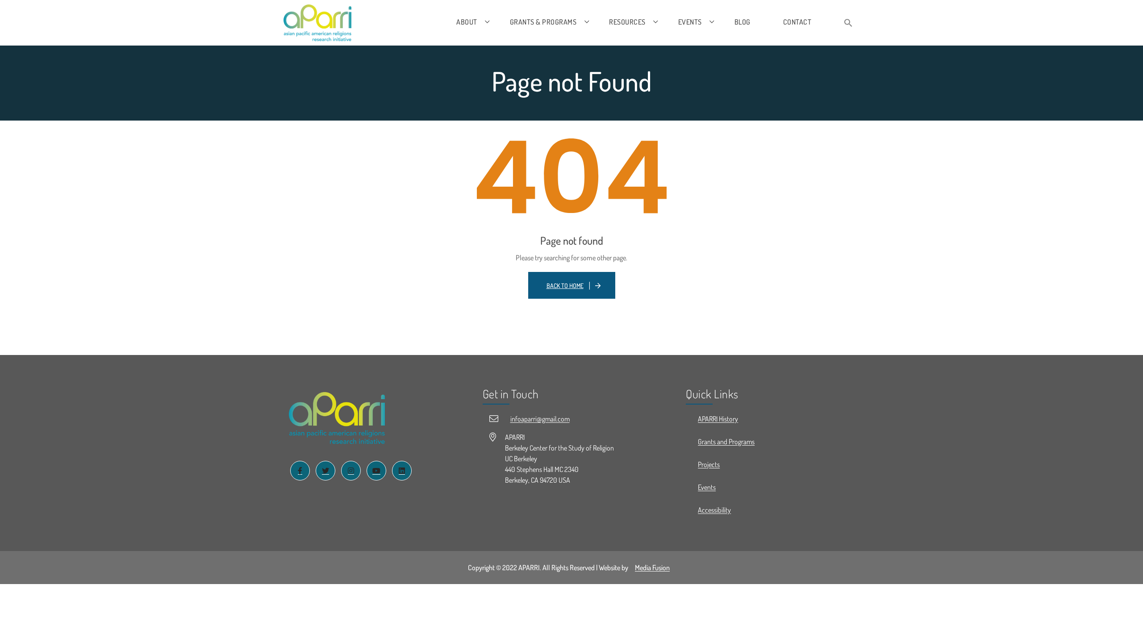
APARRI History (718, 418)
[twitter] (325, 470)
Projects (709, 464)
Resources (627, 21)
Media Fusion (652, 567)
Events (690, 21)
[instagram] (351, 470)
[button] (848, 23)
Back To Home (565, 285)
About (466, 21)
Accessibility (714, 509)
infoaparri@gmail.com (540, 418)
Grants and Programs (726, 441)
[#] (337, 418)
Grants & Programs (543, 21)
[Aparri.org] (317, 22)
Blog (742, 21)
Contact (797, 21)
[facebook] (300, 470)
